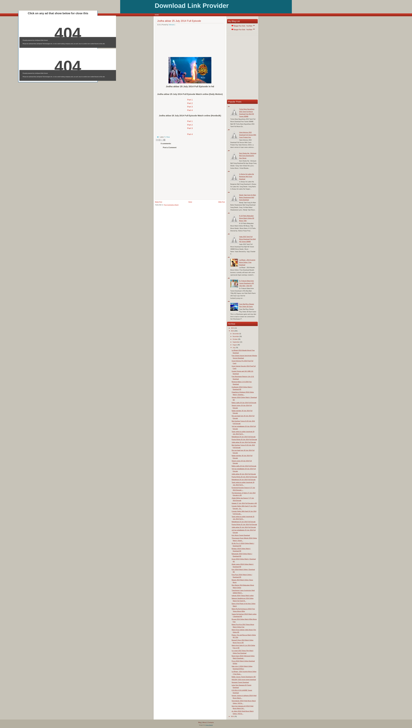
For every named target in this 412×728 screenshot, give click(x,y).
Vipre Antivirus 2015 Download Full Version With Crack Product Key (247, 135)
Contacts (211, 722)
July (234, 347)
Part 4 (190, 110)
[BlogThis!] (159, 140)
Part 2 (190, 103)
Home (157, 15)
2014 (232, 331)
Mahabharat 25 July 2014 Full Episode (243, 522)
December (236, 333)
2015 (232, 328)
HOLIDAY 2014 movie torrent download (244, 679)
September (236, 342)
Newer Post (158, 202)
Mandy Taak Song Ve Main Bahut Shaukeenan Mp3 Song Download (247, 197)
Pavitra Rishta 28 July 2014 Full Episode (244, 477)
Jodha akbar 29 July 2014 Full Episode (244, 442)
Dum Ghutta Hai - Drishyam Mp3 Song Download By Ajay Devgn (247, 156)
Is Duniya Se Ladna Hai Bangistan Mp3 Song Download (246, 176)
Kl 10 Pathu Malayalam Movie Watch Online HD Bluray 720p (246, 218)
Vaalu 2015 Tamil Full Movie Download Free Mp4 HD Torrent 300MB (247, 239)
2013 (232, 716)
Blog (199, 722)
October (235, 339)
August (235, 345)
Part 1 (190, 100)
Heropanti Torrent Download (240, 682)
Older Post (221, 202)
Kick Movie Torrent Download (241, 535)
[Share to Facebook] (164, 140)
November (236, 336)
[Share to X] (162, 140)
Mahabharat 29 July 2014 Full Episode (243, 437)
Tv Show (167, 137)
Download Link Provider (192, 5)
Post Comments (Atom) (171, 205)
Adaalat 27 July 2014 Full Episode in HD (244, 503)
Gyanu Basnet (209, 725)
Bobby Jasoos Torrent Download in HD (244, 677)
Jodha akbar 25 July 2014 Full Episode (179, 20)
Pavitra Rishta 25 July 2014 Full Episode (244, 524)
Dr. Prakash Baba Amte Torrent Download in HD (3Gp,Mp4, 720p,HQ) (246, 283)
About (204, 722)
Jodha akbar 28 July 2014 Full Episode (244, 474)
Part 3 (190, 107)
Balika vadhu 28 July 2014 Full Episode (244, 466)
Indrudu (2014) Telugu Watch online (243, 595)
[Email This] (157, 140)
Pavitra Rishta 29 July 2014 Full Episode (244, 439)
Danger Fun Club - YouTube (243, 26)
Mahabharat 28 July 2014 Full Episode (243, 479)
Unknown (171, 25)
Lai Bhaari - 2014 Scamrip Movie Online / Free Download (247, 262)
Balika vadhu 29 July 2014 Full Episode (244, 402)
